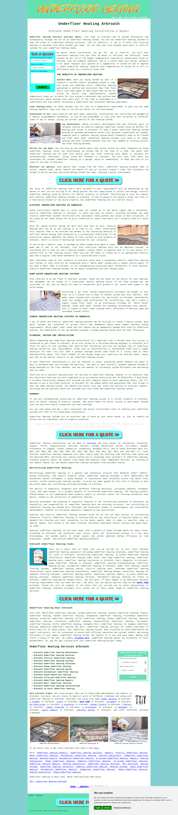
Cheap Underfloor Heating (59, 761)
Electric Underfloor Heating (131, 753)
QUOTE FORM (142, 583)
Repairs (109, 753)
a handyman (121, 707)
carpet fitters (98, 704)
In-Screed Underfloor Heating (112, 758)
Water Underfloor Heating (44, 756)
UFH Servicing (130, 764)
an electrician (38, 704)
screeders (111, 702)
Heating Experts (48, 758)
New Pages (39, 795)
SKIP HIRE (85, 702)
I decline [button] (107, 808)
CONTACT (134, 17)
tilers (59, 702)
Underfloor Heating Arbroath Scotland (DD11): (56, 37)
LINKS (120, 17)
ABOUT (126, 17)
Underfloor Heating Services (86, 753)
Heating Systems (118, 767)
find (37, 613)
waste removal (50, 710)
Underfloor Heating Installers (57, 767)
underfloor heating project (100, 641)
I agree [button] (98, 808)
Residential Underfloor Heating (78, 756)
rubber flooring (55, 707)
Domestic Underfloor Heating (94, 761)
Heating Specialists (110, 756)
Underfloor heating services (103, 627)
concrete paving (86, 710)
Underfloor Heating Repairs (52, 753)
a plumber (35, 702)
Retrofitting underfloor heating (48, 473)
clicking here (81, 638)
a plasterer (68, 704)
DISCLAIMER (143, 17)
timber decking (109, 699)
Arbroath (91, 443)
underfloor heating (137, 457)
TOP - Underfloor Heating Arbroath (48, 782)
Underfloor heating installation (48, 443)
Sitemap (31, 795)
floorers (127, 704)
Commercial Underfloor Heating (97, 769)
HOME (113, 17)
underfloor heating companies (56, 454)
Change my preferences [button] (122, 808)
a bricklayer (89, 707)
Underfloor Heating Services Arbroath (59, 646)
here (96, 748)
